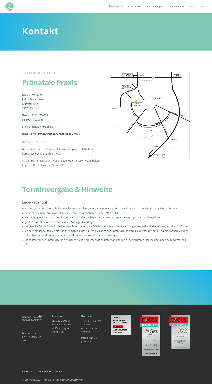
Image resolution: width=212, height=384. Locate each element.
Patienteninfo (177, 6)
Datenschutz (44, 371)
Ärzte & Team (116, 6)
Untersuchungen (153, 6)
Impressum (28, 371)
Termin (203, 6)
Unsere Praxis (134, 6)
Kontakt (192, 6)
